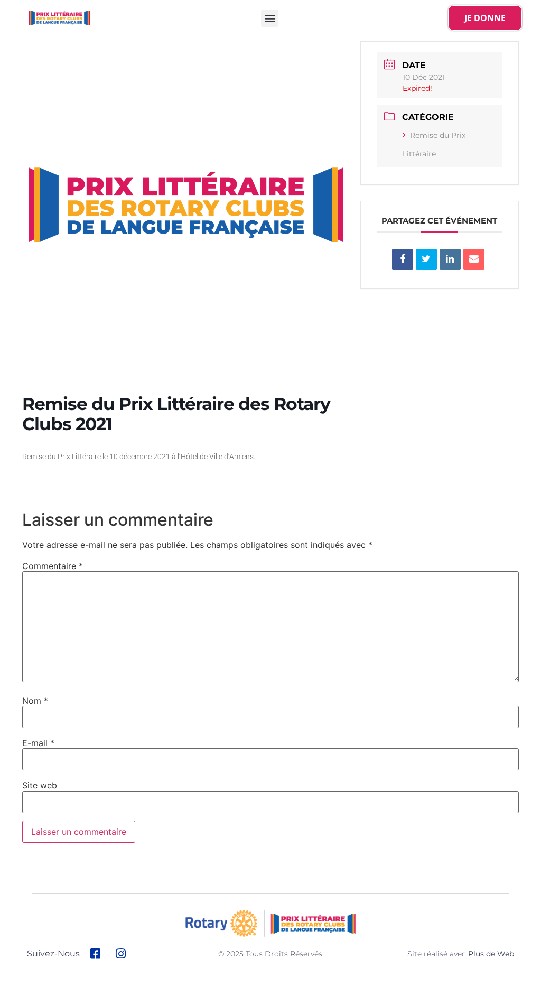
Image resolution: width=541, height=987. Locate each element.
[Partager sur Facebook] (402, 259)
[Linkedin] (450, 259)
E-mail (38, 743)
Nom (35, 700)
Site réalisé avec (460, 953)
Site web (39, 785)
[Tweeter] (426, 259)
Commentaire (52, 566)
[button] (269, 18)
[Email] (473, 259)
